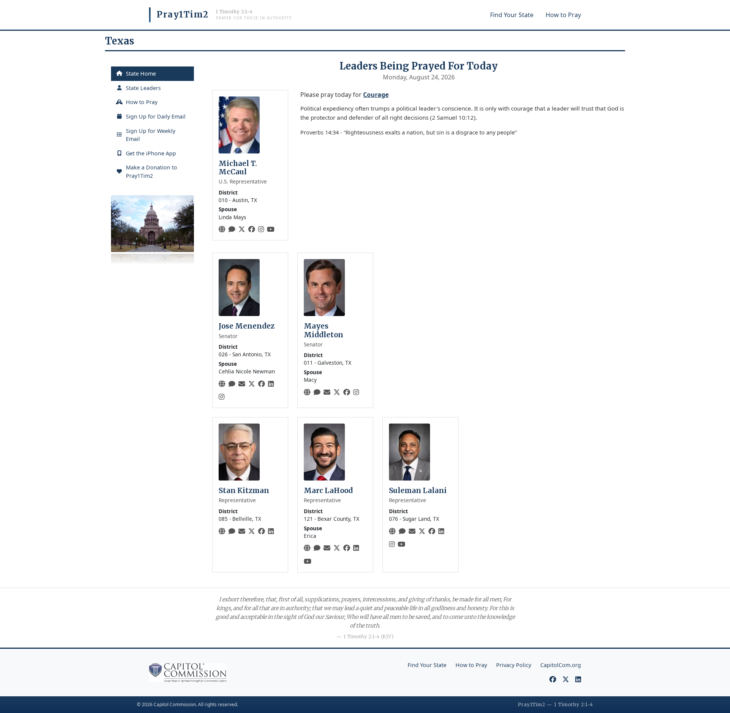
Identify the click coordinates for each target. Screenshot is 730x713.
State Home (141, 73)
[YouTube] (271, 229)
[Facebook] (251, 229)
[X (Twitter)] (241, 229)
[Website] (222, 229)
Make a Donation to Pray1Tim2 (151, 171)
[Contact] (232, 229)
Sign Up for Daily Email (156, 116)
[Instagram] (261, 229)
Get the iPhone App (151, 153)
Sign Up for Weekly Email (150, 135)
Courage (376, 94)
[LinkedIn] (271, 384)
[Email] (241, 384)
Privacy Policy (513, 665)
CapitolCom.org (560, 665)
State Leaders (143, 88)
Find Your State (511, 15)
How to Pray (563, 15)
